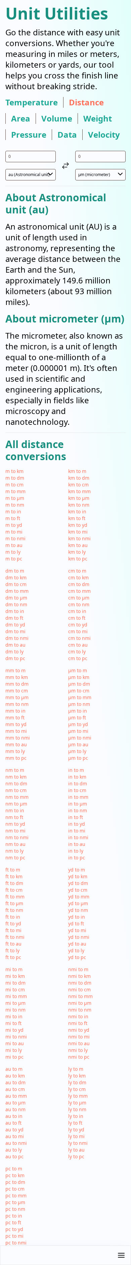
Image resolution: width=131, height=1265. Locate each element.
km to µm (78, 498)
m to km (14, 471)
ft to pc (13, 957)
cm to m (77, 571)
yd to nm (78, 910)
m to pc (13, 558)
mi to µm (15, 1003)
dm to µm (16, 597)
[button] (65, 1255)
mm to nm (17, 704)
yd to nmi (78, 937)
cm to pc (77, 658)
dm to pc (15, 658)
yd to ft (76, 923)
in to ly (75, 851)
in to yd (76, 824)
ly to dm (77, 1082)
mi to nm (15, 1009)
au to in (14, 1116)
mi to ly (13, 1050)
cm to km (78, 577)
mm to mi (16, 731)
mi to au (14, 1043)
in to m (76, 770)
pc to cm (15, 1189)
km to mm (79, 491)
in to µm (77, 803)
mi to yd (14, 1030)
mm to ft (15, 717)
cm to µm (78, 597)
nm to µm (16, 803)
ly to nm (77, 1109)
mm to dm (17, 684)
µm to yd (78, 724)
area (20, 118)
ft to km (14, 876)
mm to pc (16, 758)
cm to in (77, 611)
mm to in (15, 711)
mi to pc (14, 1057)
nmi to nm (79, 1009)
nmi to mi (79, 1036)
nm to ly (14, 851)
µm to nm (79, 704)
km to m (77, 471)
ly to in (75, 1116)
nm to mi (15, 830)
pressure (28, 134)
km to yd (77, 525)
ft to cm (14, 890)
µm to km (78, 677)
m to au (14, 545)
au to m (14, 1069)
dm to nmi (17, 638)
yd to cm (77, 890)
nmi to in (78, 1016)
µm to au (78, 744)
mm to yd (16, 724)
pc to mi (14, 1236)
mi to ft (13, 1023)
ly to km (77, 1075)
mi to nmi (16, 1036)
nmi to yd (78, 1030)
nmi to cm (79, 989)
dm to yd (15, 624)
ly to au (76, 1150)
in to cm (77, 790)
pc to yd (14, 1229)
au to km (15, 1075)
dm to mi (15, 631)
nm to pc (15, 857)
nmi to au (79, 1043)
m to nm (14, 505)
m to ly (12, 552)
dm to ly (14, 651)
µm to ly (77, 751)
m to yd (13, 525)
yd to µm (78, 903)
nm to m (14, 770)
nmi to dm (79, 983)
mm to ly (15, 751)
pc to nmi (16, 1242)
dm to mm (17, 591)
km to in (77, 511)
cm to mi (78, 631)
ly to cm (77, 1089)
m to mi (14, 531)
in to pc (76, 857)
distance (86, 102)
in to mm (78, 797)
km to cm (78, 484)
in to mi (76, 830)
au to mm (16, 1096)
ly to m (75, 1069)
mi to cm (15, 989)
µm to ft (77, 717)
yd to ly (76, 950)
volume (56, 118)
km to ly (77, 552)
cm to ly (77, 651)
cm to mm (79, 591)
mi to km (15, 976)
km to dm (78, 478)
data (67, 134)
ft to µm (14, 903)
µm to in (77, 711)
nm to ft (14, 817)
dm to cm (16, 584)
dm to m (14, 571)
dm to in (14, 611)
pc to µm (15, 1202)
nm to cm (16, 790)
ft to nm (14, 910)
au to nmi (16, 1143)
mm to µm (17, 697)
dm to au (15, 645)
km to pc (77, 558)
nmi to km (79, 976)
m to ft (12, 518)
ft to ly (12, 950)
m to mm (15, 491)
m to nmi (15, 538)
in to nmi (78, 837)
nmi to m (78, 969)
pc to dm (15, 1182)
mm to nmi (17, 737)
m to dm (14, 478)
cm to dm (78, 584)
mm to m (15, 670)
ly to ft (75, 1123)
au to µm (15, 1102)
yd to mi (77, 930)
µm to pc (78, 758)
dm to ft (14, 618)
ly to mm (78, 1096)
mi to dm (15, 983)
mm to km (16, 677)
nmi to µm (79, 1003)
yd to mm (78, 896)
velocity (104, 134)
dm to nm (16, 604)
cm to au (78, 645)
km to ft (76, 518)
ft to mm (15, 896)
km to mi (78, 531)
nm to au (15, 844)
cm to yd (77, 624)
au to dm (15, 1082)
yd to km (77, 876)
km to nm (78, 505)
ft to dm (14, 883)
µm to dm (79, 684)
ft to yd (13, 923)
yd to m (76, 869)
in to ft (75, 817)
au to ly (13, 1150)
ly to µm (77, 1102)
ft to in (12, 917)
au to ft (13, 1123)
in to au (76, 844)
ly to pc (76, 1156)
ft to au (13, 944)
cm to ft (76, 618)
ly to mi (76, 1136)
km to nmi (79, 538)
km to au (78, 545)
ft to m (12, 869)
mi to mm (16, 996)
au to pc (14, 1156)
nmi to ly (78, 1050)
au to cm (15, 1089)
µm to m (77, 670)
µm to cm (78, 690)
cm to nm (78, 604)
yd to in (76, 917)
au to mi (14, 1136)
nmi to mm (80, 996)
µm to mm (79, 697)
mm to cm (16, 690)
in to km (77, 777)
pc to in (13, 1215)
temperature (31, 102)
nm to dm (16, 783)
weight (97, 118)
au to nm (15, 1109)
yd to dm (78, 883)
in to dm (77, 783)
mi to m (14, 969)
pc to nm (15, 1209)
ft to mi (13, 930)
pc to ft (13, 1222)
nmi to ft (77, 1023)
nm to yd (15, 824)
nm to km (16, 777)
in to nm (77, 810)
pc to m (13, 1168)
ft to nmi (15, 937)
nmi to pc (78, 1057)
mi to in (14, 1016)
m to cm (14, 484)
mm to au (16, 744)
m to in (13, 511)
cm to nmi (79, 638)
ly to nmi (78, 1143)
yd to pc (77, 957)
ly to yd (76, 1129)
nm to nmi (17, 837)
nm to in (14, 810)
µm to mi (78, 731)
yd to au (77, 944)
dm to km (16, 577)
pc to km (15, 1175)
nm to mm (17, 797)
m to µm (14, 498)
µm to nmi (79, 737)
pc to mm (16, 1195)
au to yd (14, 1129)
